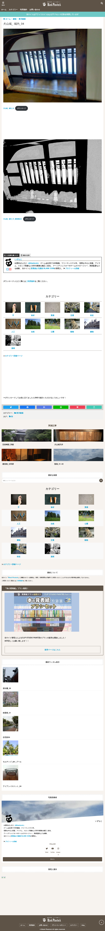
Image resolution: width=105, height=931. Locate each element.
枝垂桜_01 (7, 712)
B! (44, 407)
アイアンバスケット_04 (12, 786)
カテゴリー (13, 9)
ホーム (3, 9)
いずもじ (18, 259)
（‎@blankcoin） (33, 263)
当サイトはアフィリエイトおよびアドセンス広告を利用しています (52, 14)
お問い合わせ (35, 9)
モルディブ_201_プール (12, 761)
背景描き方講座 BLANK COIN (42, 268)
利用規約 (23, 9)
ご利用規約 (30, 281)
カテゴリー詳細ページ (13, 355)
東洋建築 (22, 19)
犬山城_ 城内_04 (8, 108)
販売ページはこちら (52, 649)
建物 (14, 19)
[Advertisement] (18, 125)
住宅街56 (6, 737)
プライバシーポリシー (59, 925)
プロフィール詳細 (72, 268)
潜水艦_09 (7, 688)
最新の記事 (26, 255)
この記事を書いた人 (12, 255)
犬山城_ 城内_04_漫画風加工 (12, 219)
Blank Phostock (13, 577)
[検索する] (101, 480)
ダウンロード (21, 108)
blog (83, 925)
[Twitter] (7, 269)
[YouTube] (10, 269)
